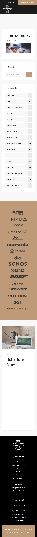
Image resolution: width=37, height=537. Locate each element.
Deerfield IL (10, 119)
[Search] (29, 74)
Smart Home (11, 167)
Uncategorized (11, 179)
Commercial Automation (14, 107)
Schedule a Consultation (27, 2)
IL (7, 155)
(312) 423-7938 (9, 2)
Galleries (18, 468)
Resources (18, 484)
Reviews (18, 475)
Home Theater (11, 149)
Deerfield (9, 113)
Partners (18, 471)
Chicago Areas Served (18, 488)
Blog (18, 481)
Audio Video (10, 95)
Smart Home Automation (15, 173)
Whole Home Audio (13, 185)
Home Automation (12, 137)
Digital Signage (11, 125)
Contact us (18, 494)
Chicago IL (10, 101)
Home (18, 462)
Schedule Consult (18, 491)
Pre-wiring (10, 161)
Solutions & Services (18, 465)
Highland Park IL (12, 131)
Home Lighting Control (14, 143)
